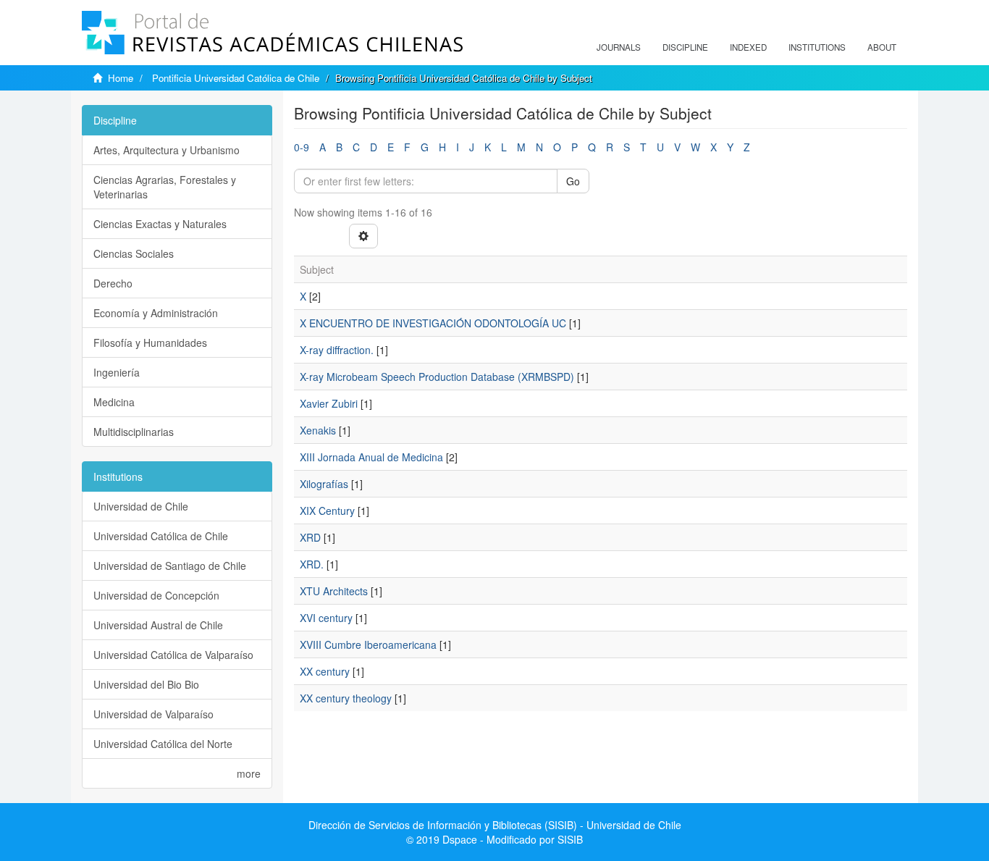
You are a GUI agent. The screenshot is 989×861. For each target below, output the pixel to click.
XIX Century (327, 510)
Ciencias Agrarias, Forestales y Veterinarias (164, 186)
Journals (619, 47)
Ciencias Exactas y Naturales (160, 224)
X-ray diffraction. (337, 350)
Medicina (114, 402)
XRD (310, 537)
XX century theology (346, 698)
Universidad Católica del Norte (162, 743)
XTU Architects (334, 591)
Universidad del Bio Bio (146, 684)
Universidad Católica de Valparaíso (173, 654)
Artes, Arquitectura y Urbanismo (166, 150)
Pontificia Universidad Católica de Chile (235, 78)
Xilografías (324, 483)
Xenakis (318, 430)
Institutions (817, 47)
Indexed (748, 47)
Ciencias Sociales (133, 253)
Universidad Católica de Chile (160, 536)
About (881, 47)
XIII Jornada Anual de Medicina (371, 457)
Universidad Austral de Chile (158, 625)
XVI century (326, 617)
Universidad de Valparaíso (153, 714)
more (249, 773)
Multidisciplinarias (133, 431)
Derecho (112, 283)
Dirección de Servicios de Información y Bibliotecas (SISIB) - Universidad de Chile (494, 825)
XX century (325, 671)
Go (573, 181)
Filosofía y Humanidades (150, 342)
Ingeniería (116, 372)
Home (120, 78)
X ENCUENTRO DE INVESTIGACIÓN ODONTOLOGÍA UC (433, 323)
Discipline (685, 47)
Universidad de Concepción (156, 595)
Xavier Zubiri (329, 403)
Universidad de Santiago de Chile (169, 565)
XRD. (312, 564)
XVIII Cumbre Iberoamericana (368, 644)
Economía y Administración (155, 313)
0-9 (301, 147)
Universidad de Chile (140, 506)
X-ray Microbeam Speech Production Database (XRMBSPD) (437, 376)
